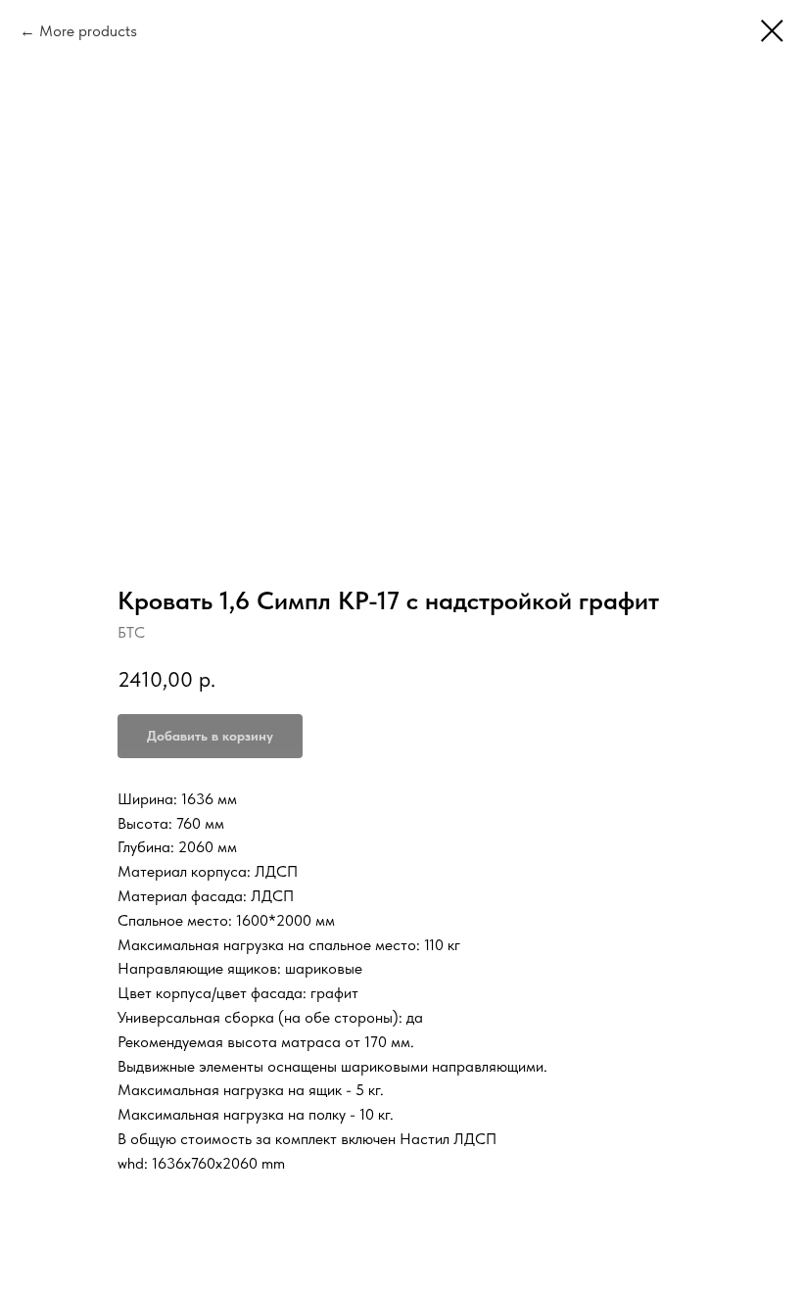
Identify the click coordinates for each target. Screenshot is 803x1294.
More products (88, 31)
